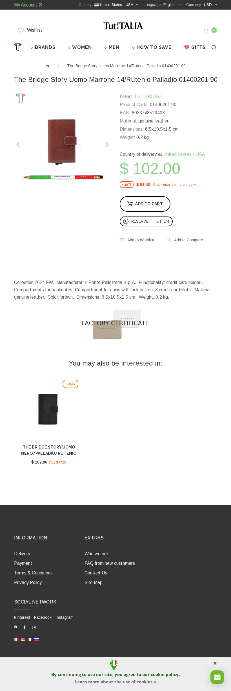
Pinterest (22, 617)
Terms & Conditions (33, 572)
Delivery (22, 553)
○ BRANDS (42, 47)
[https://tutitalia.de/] (23, 639)
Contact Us (96, 572)
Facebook (43, 617)
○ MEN (111, 47)
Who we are (96, 553)
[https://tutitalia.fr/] (30, 639)
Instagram (64, 617)
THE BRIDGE (148, 96)
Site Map (94, 582)
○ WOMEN (80, 47)
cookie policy (165, 674)
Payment (23, 563)
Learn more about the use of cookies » (115, 682)
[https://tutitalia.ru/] (36, 639)
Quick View (48, 410)
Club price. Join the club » (174, 184)
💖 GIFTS (195, 47)
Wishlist (37, 30)
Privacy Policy (28, 582)
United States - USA (183, 154)
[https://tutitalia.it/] (16, 639)
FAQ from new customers (110, 563)
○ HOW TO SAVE (152, 47)
